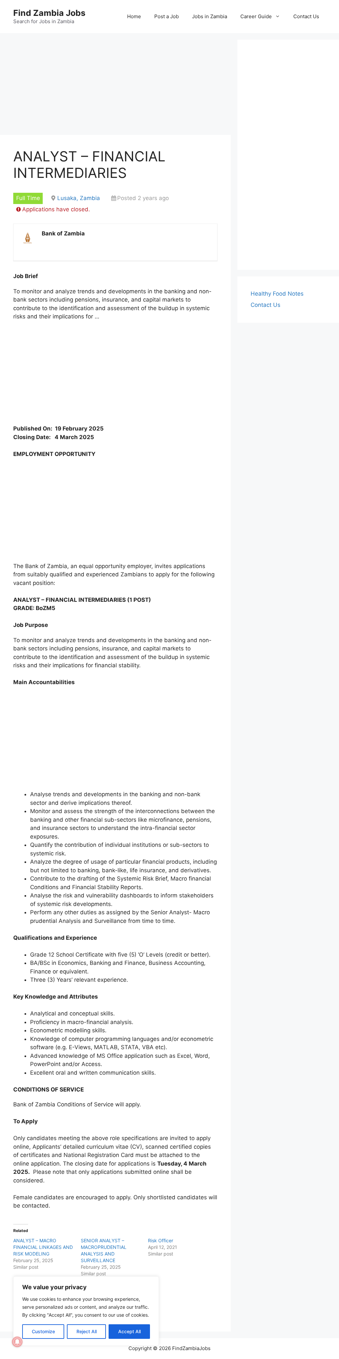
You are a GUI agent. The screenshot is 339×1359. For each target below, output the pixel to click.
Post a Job (166, 16)
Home (134, 16)
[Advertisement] (115, 86)
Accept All (129, 1331)
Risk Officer (160, 1240)
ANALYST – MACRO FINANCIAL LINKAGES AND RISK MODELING (43, 1247)
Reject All (86, 1331)
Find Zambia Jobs (49, 13)
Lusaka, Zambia (78, 198)
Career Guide (256, 16)
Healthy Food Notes (277, 293)
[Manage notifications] (17, 1342)
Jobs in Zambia (209, 16)
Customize (43, 1331)
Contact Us (306, 16)
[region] (86, 1311)
